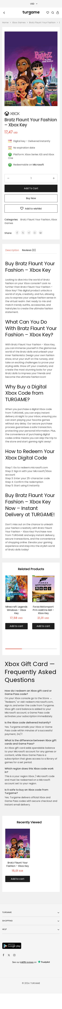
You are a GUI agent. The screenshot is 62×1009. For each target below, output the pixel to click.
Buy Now (31, 198)
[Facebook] (3, 955)
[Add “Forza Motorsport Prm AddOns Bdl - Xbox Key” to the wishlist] (49, 585)
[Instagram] (14, 955)
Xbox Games (19, 22)
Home (5, 22)
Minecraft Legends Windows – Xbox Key (16, 610)
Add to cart (31, 188)
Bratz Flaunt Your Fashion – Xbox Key (17, 864)
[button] (16, 626)
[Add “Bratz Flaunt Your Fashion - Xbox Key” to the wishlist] (24, 839)
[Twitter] (9, 955)
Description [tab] (12, 250)
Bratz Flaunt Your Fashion (42, 22)
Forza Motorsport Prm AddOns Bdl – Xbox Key (43, 610)
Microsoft (38, 164)
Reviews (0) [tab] (29, 250)
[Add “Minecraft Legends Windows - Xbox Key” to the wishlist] (22, 585)
